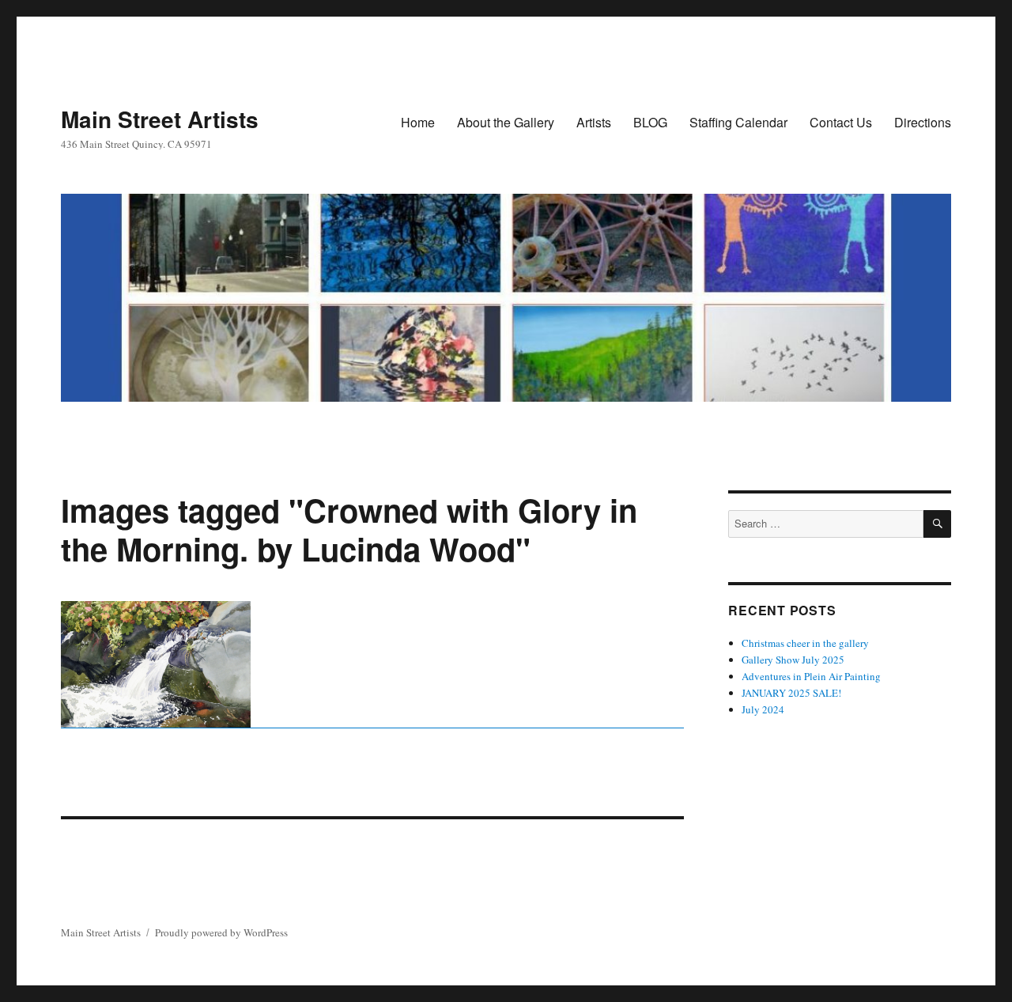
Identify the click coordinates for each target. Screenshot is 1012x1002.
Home (418, 122)
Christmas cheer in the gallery (805, 643)
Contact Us (841, 122)
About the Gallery (505, 122)
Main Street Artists (160, 119)
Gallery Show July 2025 (793, 659)
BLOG (650, 122)
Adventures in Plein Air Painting (811, 676)
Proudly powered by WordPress (221, 932)
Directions (922, 122)
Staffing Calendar (738, 122)
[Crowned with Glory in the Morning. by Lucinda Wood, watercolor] (372, 664)
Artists (593, 122)
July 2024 (763, 709)
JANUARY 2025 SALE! (791, 693)
